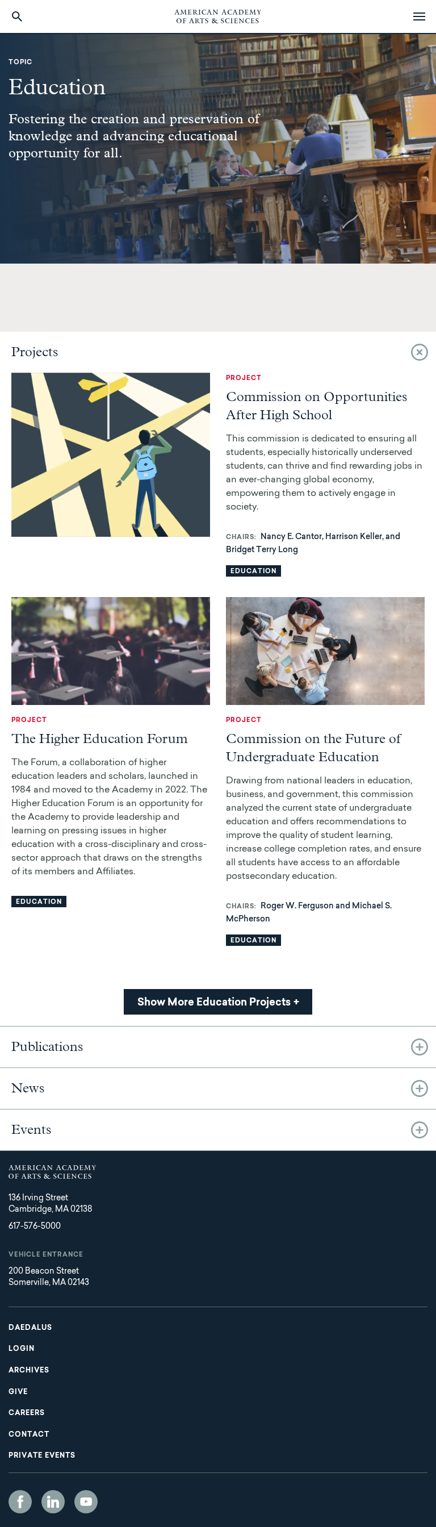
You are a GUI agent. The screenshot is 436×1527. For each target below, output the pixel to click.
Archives (29, 1370)
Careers (27, 1413)
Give (18, 1392)
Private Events (42, 1456)
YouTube (86, 1501)
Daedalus (30, 1328)
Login (22, 1349)
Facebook (20, 1501)
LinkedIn (53, 1501)
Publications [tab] (47, 1047)
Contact (29, 1435)
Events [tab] (31, 1130)
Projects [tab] (34, 352)
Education (253, 572)
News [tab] (28, 1088)
